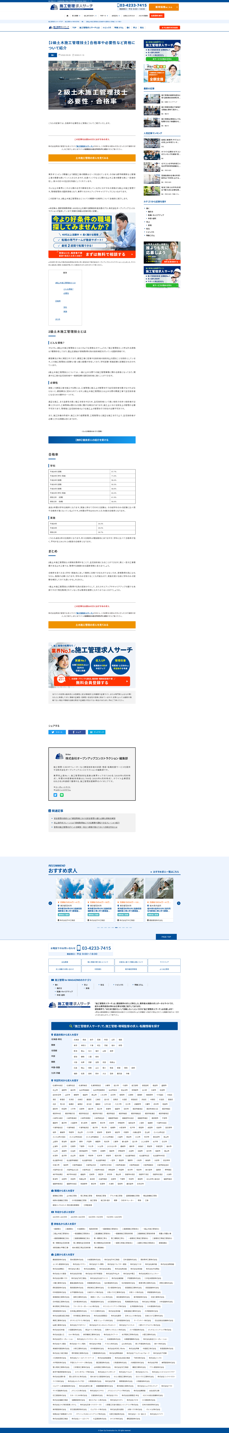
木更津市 (122, 1127)
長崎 (90, 1073)
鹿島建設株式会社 (59, 1259)
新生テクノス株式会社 (93, 1329)
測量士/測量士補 (165, 1233)
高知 (126, 1068)
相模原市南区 (143, 1118)
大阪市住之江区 (72, 1170)
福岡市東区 (168, 1179)
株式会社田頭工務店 (60, 1418)
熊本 (97, 1073)
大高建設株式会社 (143, 1381)
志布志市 (140, 1184)
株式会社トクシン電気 (78, 1344)
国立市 (90, 1109)
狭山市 (166, 1137)
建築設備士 (163, 1243)
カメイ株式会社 (73, 1334)
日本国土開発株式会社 (78, 1311)
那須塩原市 (83, 1151)
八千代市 (90, 1132)
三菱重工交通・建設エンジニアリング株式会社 (121, 1404)
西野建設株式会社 (126, 1381)
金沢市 (64, 1155)
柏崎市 (157, 1151)
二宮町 (141, 1123)
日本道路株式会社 (130, 1259)
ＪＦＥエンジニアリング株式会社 (118, 1390)
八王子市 (118, 1104)
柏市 (54, 1132)
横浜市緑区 (123, 1113)
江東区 (97, 1099)
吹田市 (121, 1170)
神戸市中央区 (72, 1174)
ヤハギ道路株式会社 (60, 1390)
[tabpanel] (70, 900)
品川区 (106, 1099)
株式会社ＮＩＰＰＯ (97, 1390)
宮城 (98, 1039)
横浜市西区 (166, 1109)
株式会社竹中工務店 (111, 1259)
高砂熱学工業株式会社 (149, 1259)
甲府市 (90, 1155)
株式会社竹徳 (110, 1381)
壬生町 (72, 1151)
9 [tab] (127, 928)
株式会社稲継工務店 (60, 1400)
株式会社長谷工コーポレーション (155, 1339)
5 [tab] (113, 928)
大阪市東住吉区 (163, 1165)
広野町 (130, 1095)
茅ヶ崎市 (84, 1123)
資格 (150, 225)
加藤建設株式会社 (78, 1400)
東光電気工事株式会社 (61, 1306)
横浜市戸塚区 (98, 1113)
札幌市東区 (83, 1085)
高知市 (140, 1179)
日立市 (164, 1141)
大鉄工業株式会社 (80, 1348)
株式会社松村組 (76, 1273)
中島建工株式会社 (149, 1348)
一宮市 (112, 1160)
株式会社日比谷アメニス (99, 1278)
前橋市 (102, 1151)
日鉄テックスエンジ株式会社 (115, 1329)
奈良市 (72, 1179)
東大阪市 (148, 1170)
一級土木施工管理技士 (151, 1229)
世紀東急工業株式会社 (95, 1287)
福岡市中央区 (72, 1184)
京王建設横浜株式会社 (78, 1409)
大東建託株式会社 (137, 1362)
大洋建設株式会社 (151, 1311)
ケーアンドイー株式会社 (142, 1320)
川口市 (137, 1137)
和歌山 (112, 1062)
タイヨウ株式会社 (116, 1418)
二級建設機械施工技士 (81, 1238)
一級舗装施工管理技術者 (123, 1233)
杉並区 (161, 1099)
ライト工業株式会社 (98, 1311)
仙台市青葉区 (84, 1090)
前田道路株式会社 (152, 1287)
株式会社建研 (116, 1315)
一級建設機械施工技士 (61, 1238)
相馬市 (122, 1095)
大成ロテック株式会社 (95, 1292)
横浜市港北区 (84, 1113)
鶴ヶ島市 (125, 1141)
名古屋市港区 (87, 1160)
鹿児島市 (130, 1184)
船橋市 (112, 1127)
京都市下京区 (144, 1174)
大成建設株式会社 (94, 1259)
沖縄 (127, 1073)
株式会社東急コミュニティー (149, 1273)
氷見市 (55, 1155)
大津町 (111, 1184)
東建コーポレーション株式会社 (102, 1297)
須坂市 (108, 1155)
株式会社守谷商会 (152, 1269)
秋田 (106, 1039)
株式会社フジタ (135, 1264)
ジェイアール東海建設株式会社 (64, 1386)
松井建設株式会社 (128, 1283)
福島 (120, 1039)
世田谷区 (134, 1099)
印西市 (126, 1132)
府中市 (156, 1104)
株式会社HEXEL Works (116, 1348)
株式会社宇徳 (153, 1362)
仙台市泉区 (113, 1090)
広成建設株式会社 (113, 1339)
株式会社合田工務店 (122, 1358)
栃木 (113, 1045)
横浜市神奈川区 (152, 1109)
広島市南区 (103, 1179)
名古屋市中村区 (159, 1155)
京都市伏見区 (158, 1174)
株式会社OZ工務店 (121, 1367)
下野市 (94, 1151)
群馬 (120, 1045)
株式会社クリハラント (127, 1325)
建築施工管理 (58, 1195)
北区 (54, 1104)
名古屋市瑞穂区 (72, 1160)
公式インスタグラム (63, 790)
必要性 (66, 293)
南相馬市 (149, 1095)
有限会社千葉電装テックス (62, 1414)
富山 (82, 1051)
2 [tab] (102, 928)
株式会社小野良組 (149, 1301)
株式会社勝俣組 (139, 1390)
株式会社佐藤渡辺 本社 (130, 1395)
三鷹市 (147, 1104)
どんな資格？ (68, 289)
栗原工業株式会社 (59, 1320)
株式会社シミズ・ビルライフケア (163, 1372)
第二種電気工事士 (117, 1238)
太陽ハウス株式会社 (135, 1409)
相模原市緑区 (113, 1118)
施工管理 (93, 1200)
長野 (111, 1051)
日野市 (81, 1109)
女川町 (144, 1090)
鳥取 (90, 1068)
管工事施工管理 (86, 1195)
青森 (84, 1039)
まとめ (57, 319)
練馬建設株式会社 (168, 1362)
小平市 (72, 1109)
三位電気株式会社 (59, 1358)
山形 (113, 1039)
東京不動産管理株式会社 (62, 1372)
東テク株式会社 (160, 1344)
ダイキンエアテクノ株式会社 (80, 1320)
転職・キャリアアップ (156, 215)
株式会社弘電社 (105, 1269)
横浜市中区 (57, 1113)
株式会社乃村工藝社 (78, 1278)
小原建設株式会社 (94, 1381)
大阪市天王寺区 (106, 1165)
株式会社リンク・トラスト (166, 1376)
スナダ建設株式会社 (137, 1329)
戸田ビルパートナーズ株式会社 (81, 1362)
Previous (50, 903)
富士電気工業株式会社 (61, 1367)
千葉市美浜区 (84, 1127)
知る (142, 27)
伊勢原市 (121, 1123)
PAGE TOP (166, 936)
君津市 (99, 1132)
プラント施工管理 (116, 1195)
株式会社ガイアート (111, 1334)
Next (178, 903)
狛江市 (99, 1109)
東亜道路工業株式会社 (132, 1311)
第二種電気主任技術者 (81, 1243)
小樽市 (107, 1085)
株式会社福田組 (117, 1278)
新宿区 (62, 1099)
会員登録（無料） (157, 15)
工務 (146, 1200)
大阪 (75, 1062)
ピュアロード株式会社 (98, 1409)
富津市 (108, 1132)
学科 (65, 307)
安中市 (148, 1151)
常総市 (149, 1146)
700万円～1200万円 (114, 1217)
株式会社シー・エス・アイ (80, 1418)
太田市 (131, 1151)
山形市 (67, 1095)
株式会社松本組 (58, 1329)
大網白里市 (137, 1132)
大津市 (169, 1174)
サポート (103, 16)
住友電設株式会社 (111, 1283)
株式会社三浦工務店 (60, 1353)
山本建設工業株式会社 (102, 1367)
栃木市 (169, 1146)
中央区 (169, 1095)
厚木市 (102, 1123)
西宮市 (100, 1174)
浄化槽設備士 (99, 1247)
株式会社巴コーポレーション (63, 1339)
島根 (133, 1068)
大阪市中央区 (99, 1170)
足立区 (89, 1104)
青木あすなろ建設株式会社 (100, 1376)
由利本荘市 (57, 1095)
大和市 (111, 1123)
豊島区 (170, 1099)
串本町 (92, 1179)
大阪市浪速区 (120, 1165)
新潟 (75, 1051)
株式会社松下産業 (160, 1353)
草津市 (55, 1179)
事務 (139, 1200)
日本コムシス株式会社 (133, 1315)
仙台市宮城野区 (99, 1090)
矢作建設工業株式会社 (81, 1315)
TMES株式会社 (139, 1358)
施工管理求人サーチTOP (55, 21)
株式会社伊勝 (134, 1348)
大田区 (124, 1099)
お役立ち (115, 16)
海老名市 (131, 1123)
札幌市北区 (71, 1085)
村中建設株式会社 (97, 1348)
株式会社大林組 (95, 1344)
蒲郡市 (130, 1160)
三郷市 (115, 1141)
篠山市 (118, 1174)
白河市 (113, 1095)
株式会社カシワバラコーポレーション (90, 1339)
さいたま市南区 (108, 1137)
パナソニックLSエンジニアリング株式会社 (91, 1414)
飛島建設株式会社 (97, 1301)
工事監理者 (88, 1205)
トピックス (107, 27)
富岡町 (139, 1095)
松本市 (99, 1155)
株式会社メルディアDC (76, 1381)
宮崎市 (120, 1184)
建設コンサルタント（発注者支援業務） (66, 1205)
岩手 (91, 1039)
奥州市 (72, 1090)
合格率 (58, 301)
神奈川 (83, 1045)
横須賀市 (155, 1118)
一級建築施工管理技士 (110, 1229)
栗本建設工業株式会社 (125, 1386)
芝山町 (147, 1132)
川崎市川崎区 (58, 1118)
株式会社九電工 (74, 1269)
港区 (54, 1099)
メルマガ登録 (143, 16)
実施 (65, 311)
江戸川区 (107, 1104)
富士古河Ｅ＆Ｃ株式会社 (77, 1376)
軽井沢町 (118, 1155)
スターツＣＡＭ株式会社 (78, 1395)
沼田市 (140, 1151)
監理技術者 (93, 1229)
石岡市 (72, 1146)
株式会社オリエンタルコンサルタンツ (102, 1325)
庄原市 (113, 1179)
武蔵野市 (137, 1104)
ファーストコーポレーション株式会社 (86, 1306)
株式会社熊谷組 (121, 1269)
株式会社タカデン (116, 1400)
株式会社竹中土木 (112, 1273)
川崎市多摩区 (86, 1118)
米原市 (64, 1179)
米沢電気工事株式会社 (130, 1334)
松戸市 (132, 1127)
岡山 (82, 1068)
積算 (115, 1200)
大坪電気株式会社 (59, 1362)
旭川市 (116, 1085)
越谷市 (72, 1141)
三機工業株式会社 (59, 1283)
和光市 (106, 1141)
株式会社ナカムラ (125, 1372)
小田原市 (73, 1123)
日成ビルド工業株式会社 (154, 1315)
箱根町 (150, 1123)
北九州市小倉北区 (153, 1179)
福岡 (75, 1073)
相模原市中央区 (128, 1118)
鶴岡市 (76, 1095)
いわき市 (103, 1095)
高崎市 (111, 1151)
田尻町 (158, 1170)
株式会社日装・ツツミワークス (91, 1404)
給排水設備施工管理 (60, 1200)
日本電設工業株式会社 (61, 1301)
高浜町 (81, 1155)
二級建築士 (69, 1229)
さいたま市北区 (159, 1132)
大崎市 (153, 1090)
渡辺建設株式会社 (102, 1362)
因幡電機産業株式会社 (104, 1386)
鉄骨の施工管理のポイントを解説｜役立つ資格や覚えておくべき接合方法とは (85, 827)
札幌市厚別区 (96, 1085)
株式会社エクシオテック (106, 1372)
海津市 (65, 1165)
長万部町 (135, 1085)
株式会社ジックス (155, 1358)
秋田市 (162, 1090)
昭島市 (165, 1104)
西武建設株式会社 (76, 1287)
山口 (97, 1068)
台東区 (80, 1099)
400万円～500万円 (78, 1217)
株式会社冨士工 (58, 1334)
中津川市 (56, 1165)
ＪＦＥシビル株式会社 (78, 1390)
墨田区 (89, 1099)
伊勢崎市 (121, 1151)
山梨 (104, 1051)
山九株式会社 (127, 1344)
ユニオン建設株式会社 (61, 1264)
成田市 (150, 1127)
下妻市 (81, 1146)
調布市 (55, 1109)
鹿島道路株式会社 (76, 1283)
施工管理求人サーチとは (89, 27)
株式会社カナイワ (156, 1414)
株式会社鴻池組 (136, 1269)
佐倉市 (158, 1127)
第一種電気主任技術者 (61, 1243)
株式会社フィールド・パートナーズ (82, 1358)
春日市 (93, 1184)
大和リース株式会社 (136, 1292)
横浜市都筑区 (164, 1113)
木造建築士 (81, 1229)
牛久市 (90, 1146)
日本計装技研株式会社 (150, 1404)
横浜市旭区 (111, 1113)
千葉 (91, 1045)
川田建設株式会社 (75, 1329)
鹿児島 (119, 1073)
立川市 (127, 1104)
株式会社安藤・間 (59, 1376)
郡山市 (94, 1095)
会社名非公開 (154, 1390)
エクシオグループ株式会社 (84, 1372)
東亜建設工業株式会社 (61, 1297)
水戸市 (155, 1141)
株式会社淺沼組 (114, 1311)
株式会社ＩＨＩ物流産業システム (64, 1404)
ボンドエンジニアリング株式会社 (159, 1329)
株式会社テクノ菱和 (96, 1264)
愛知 (75, 1056)
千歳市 (125, 1085)
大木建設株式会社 (154, 1306)
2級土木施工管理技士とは (65, 282)
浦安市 (117, 1132)
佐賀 (82, 1073)
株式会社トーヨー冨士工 (137, 1414)
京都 (90, 1062)
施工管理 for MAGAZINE (72, 21)
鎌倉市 (55, 1123)
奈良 (104, 1062)
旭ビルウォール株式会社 (97, 1400)
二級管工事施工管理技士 (146, 1243)
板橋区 (71, 1104)
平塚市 (164, 1118)
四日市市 (166, 1160)
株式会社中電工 (129, 1273)
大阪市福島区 (77, 1165)
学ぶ (135, 27)
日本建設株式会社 (123, 1320)
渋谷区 (143, 1099)
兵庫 (82, 1062)
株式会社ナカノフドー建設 (116, 1264)
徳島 (111, 1068)
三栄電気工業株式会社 (81, 1367)
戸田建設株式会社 (134, 1278)
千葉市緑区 (71, 1127)
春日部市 (156, 1137)
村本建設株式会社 (59, 1292)
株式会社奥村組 (151, 1264)
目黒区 (115, 1099)
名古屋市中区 (58, 1160)
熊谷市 (128, 1137)
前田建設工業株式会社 (133, 1287)
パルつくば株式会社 (153, 1409)
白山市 (72, 1155)
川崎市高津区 (72, 1118)
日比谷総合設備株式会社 (164, 1320)
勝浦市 (62, 1132)
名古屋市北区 (144, 1155)
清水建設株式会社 (76, 1259)
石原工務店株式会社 (116, 1414)
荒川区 (62, 1104)
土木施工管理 (72, 1195)
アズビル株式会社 (111, 1344)
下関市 (122, 1179)
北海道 (76, 1039)
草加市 (64, 1141)
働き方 (150, 211)
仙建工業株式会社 (59, 1325)
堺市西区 (168, 1170)
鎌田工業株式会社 (139, 1367)
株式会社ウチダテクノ (78, 1325)
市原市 (71, 1132)
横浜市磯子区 (70, 1113)
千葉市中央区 (162, 1123)
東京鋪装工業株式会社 (91, 1334)
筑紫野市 (84, 1184)
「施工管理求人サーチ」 (84, 146)
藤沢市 (64, 1123)
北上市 (55, 1090)
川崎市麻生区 (99, 1118)
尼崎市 (91, 1174)
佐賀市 (102, 1184)
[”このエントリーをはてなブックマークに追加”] (96, 732)
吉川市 (134, 1141)
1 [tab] (98, 928)
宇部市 (131, 1179)
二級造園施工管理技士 (102, 1233)
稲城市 (117, 1109)
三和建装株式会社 (120, 1362)
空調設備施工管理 (133, 1195)
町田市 (64, 1109)
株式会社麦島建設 (104, 1358)
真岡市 (64, 1151)
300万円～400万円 (60, 1217)
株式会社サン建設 (59, 1344)
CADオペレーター (127, 1200)
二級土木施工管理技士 (61, 1233)
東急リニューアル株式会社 (103, 1320)
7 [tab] (120, 928)
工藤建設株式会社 (99, 1353)
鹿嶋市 (122, 1146)
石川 (90, 1051)
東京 (75, 1045)
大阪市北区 (86, 1170)
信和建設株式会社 (59, 1311)
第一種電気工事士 (100, 1238)
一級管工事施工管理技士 (123, 1243)
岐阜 (97, 1056)
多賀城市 (135, 1090)
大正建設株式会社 (99, 1418)
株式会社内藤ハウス (60, 1278)
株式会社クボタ (132, 1400)
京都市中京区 (130, 1174)
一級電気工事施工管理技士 (138, 1238)
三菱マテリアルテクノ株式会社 (149, 1325)
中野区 (152, 1099)
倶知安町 (145, 1085)
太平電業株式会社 (76, 1292)
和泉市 (139, 1170)
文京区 (71, 1099)
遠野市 (64, 1090)
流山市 (80, 1132)
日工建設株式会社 (59, 1395)
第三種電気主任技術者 (102, 1243)
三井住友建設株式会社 (152, 1278)
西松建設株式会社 (59, 1287)
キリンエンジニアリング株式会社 (114, 1306)
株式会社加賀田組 (167, 1264)
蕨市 (81, 1141)
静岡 (82, 1056)
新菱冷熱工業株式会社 (147, 1283)
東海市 (147, 1160)
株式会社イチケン (79, 1264)
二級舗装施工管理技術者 (146, 1233)
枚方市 (130, 1170)
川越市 (120, 1137)
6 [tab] (116, 928)
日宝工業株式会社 (157, 1297)
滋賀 (97, 1062)
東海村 (140, 1146)
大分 (104, 1073)
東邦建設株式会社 (59, 1409)
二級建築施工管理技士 (130, 1229)
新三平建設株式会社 (143, 1344)
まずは (170, 27)
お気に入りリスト (129, 16)
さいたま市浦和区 (92, 1137)
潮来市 (131, 1146)
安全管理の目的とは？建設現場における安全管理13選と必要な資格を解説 (84, 818)
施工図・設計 (105, 1200)
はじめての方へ (89, 16)
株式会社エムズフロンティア (147, 1386)
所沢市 (146, 1137)
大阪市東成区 (134, 1165)
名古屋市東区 (130, 1155)
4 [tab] (109, 928)
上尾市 (55, 1141)
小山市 (55, 1151)
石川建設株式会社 (114, 1287)
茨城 (106, 1045)
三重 (90, 1056)
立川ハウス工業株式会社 (145, 1376)
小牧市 (139, 1160)
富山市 (166, 1151)
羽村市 (126, 1109)
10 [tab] (130, 928)
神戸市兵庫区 (58, 1174)
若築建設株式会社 (94, 1283)
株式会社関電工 (58, 1269)
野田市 (141, 1127)
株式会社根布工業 (85, 1386)
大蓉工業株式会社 (149, 1334)
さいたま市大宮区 (59, 1137)
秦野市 (93, 1123)
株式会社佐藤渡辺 (100, 1315)
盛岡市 (164, 1085)
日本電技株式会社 (80, 1301)
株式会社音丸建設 (117, 1409)
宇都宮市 (159, 1146)
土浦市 (55, 1146)
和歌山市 (82, 1179)
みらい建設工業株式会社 (123, 1376)
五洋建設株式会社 (136, 1306)
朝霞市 (97, 1141)
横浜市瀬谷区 (136, 1113)
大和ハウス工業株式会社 (116, 1292)
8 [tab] (123, 928)
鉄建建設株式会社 (154, 1292)
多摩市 (108, 1109)
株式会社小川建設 (59, 1273)
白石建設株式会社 (114, 1301)
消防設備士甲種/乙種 (60, 1247)
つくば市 (100, 1146)
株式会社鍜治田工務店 (61, 1315)
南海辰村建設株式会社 (61, 1348)
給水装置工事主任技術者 (81, 1247)
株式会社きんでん (142, 1372)
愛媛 (118, 1068)
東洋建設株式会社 (140, 1297)
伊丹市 (109, 1174)
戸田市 (89, 1141)
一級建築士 (57, 1229)
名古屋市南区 (101, 1160)
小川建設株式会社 (148, 1400)
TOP (74, 27)
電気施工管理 (101, 1195)
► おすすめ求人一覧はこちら (164, 871)
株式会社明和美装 (116, 1353)
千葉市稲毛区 (58, 1127)
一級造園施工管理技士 (81, 1233)
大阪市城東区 (148, 1165)
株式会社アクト (166, 1386)
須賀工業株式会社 (166, 1283)
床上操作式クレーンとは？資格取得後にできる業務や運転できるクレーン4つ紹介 (87, 822)
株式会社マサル (112, 1395)
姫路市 (83, 1174)
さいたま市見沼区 (75, 1137)
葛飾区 (97, 1104)
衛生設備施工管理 (150, 1195)
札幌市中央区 (58, 1085)
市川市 (104, 1127)
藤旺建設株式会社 (133, 1418)
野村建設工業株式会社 (80, 1353)
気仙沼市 (124, 1090)
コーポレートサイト (63, 787)
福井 (97, 1051)
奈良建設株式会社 (166, 1348)
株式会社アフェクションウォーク (138, 1353)
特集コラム (119, 27)
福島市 (85, 1095)
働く (83, 21)
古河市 (64, 1146)
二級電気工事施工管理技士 (162, 1238)
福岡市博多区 (58, 1184)
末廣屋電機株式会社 (131, 1339)
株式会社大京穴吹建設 (94, 1273)
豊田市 (121, 1160)
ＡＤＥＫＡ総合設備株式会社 (153, 1395)
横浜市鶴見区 (138, 1109)
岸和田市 (111, 1170)
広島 (75, 1068)
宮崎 (111, 1073)
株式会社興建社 (90, 1269)
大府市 (156, 1160)
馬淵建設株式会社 (131, 1301)
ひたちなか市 (112, 1146)
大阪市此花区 (91, 1165)
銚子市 (95, 1127)
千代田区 (160, 1095)
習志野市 (168, 1127)
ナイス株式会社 (58, 1381)
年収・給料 (152, 218)
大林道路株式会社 (166, 1301)
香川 (104, 1068)
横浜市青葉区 (150, 1113)
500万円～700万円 (96, 1217)
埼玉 (98, 1045)
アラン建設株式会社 (157, 1367)
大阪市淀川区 (58, 1170)
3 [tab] (105, 928)
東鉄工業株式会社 (80, 1297)
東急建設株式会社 (123, 1297)
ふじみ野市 (145, 1141)
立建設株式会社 (97, 1395)
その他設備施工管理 (79, 1200)
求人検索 (75, 16)
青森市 (155, 1085)
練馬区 (80, 1104)
